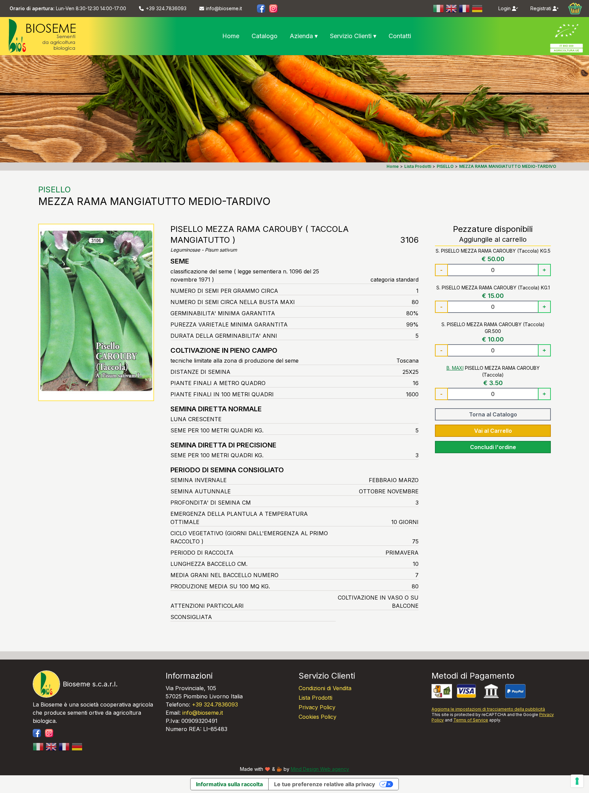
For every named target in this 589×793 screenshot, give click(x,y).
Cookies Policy (317, 716)
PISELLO (54, 189)
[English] (451, 8)
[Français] (464, 8)
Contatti (400, 35)
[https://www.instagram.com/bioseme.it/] (273, 8)
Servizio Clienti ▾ (353, 35)
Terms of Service (470, 720)
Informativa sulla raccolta (229, 784)
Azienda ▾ (304, 35)
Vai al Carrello (493, 430)
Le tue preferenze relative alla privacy (324, 784)
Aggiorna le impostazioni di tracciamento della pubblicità (488, 709)
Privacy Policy (317, 707)
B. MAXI (455, 368)
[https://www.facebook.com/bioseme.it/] (261, 8)
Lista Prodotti (315, 697)
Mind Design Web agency (320, 769)
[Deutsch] (477, 8)
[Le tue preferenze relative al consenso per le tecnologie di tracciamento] (577, 781)
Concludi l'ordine (493, 447)
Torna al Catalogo (493, 414)
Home (230, 35)
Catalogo (264, 35)
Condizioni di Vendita (325, 688)
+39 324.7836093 (215, 704)
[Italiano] (438, 8)
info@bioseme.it (202, 712)
